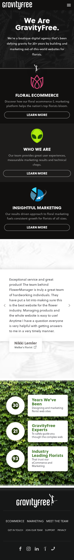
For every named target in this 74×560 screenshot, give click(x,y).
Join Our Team (34, 530)
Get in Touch (15, 530)
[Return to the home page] (17, 5)
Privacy (62, 530)
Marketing (35, 521)
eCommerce (15, 521)
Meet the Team (57, 521)
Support (50, 530)
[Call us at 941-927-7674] (53, 548)
